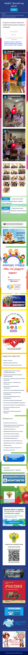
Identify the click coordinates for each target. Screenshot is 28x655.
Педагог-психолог (8, 360)
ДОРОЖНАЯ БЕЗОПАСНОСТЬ (11, 438)
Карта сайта (7, 467)
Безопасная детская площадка (11, 433)
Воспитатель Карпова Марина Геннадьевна (14, 402)
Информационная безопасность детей (13, 431)
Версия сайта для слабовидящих (14, 224)
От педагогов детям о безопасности (13, 447)
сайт (15, 34)
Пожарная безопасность (10, 429)
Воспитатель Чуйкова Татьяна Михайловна (14, 405)
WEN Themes (19, 653)
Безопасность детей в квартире (11, 436)
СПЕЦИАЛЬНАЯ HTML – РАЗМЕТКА (12, 470)
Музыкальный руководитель (11, 362)
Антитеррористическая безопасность (13, 440)
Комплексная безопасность (10, 422)
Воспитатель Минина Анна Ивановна (13, 400)
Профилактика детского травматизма (13, 443)
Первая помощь (7, 445)
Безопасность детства (9, 450)
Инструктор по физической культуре (13, 365)
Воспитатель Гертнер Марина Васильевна (14, 390)
